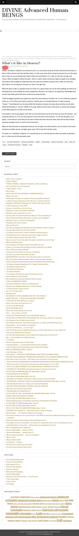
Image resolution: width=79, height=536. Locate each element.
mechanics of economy (56, 514)
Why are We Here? (12, 225)
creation (62, 504)
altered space (35, 56)
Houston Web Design (13, 474)
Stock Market (52, 521)
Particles (70, 517)
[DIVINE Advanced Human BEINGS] (39, 30)
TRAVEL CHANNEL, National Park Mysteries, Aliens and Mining (26, 184)
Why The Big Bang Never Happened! (18, 427)
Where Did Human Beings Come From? (19, 310)
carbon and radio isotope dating (22, 504)
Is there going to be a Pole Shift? (17, 206)
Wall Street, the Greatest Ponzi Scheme (19, 388)
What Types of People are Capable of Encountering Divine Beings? (28, 198)
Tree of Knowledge (12, 60)
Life (43, 58)
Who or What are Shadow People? (17, 249)
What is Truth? (11, 437)
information (26, 513)
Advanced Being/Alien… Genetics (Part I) (19, 430)
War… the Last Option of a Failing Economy (20, 337)
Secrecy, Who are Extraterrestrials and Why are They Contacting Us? (28, 215)
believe (61, 500)
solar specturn (32, 521)
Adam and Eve (35, 497)
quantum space (14, 521)
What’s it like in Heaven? (14, 179)
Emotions (57, 507)
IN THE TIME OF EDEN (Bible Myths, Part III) (21, 405)
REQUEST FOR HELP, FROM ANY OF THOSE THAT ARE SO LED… (28, 203)
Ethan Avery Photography (14, 472)
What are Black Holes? (13, 440)
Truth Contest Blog (12, 479)
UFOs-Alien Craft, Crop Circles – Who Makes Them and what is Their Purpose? (32, 359)
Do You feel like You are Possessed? (18, 186)
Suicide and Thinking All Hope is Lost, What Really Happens (25, 315)
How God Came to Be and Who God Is (18, 447)
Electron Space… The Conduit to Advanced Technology (24, 413)
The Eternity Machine (13, 271)
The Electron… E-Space (14, 442)
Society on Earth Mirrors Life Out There (19, 208)
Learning (39, 58)
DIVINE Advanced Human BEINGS (35, 12)
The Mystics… (11, 340)
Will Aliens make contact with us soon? (18, 213)
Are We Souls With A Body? (15, 306)
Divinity (57, 56)
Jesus (34, 514)
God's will (72, 142)
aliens (39, 500)
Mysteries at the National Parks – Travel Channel (22, 476)
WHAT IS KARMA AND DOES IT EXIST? (19, 349)
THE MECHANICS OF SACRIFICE (17, 374)
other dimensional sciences (44, 516)
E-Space (38, 507)
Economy (44, 507)
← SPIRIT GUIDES (9, 153)
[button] (5, 68)
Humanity (63, 509)
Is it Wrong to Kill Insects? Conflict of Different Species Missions (27, 232)
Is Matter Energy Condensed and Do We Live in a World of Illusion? (28, 201)
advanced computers (28, 142)
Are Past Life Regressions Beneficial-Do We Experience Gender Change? (30, 228)
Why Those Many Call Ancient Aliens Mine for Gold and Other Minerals (29, 259)
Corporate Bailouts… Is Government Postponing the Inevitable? (27, 345)
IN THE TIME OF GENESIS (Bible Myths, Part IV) (22, 403)
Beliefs (38, 142)
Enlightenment (7, 58)
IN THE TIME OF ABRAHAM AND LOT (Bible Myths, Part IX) (25, 371)
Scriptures (24, 521)
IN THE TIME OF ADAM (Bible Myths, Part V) (21, 398)
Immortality (32, 58)
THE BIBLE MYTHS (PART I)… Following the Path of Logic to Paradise (29, 410)
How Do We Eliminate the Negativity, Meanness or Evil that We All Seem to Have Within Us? (36, 330)
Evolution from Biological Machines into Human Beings (24, 286)
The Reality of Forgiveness (15, 269)
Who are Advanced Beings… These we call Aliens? (22, 435)
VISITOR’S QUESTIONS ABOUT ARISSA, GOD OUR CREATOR (27, 386)
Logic (59, 58)
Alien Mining (10, 191)
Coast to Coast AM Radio (14, 462)
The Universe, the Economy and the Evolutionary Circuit (24, 274)
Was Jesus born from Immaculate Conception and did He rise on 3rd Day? (30, 240)
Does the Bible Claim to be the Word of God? (21, 230)
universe (67, 520)
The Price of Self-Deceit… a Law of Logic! (19, 327)
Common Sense (38, 504)
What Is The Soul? (12, 196)
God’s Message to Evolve (14, 352)
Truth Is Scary (10, 481)
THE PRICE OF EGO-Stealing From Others (20, 301)
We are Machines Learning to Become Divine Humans (24, 279)
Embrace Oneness (12, 469)
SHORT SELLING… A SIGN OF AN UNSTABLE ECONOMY (25, 298)
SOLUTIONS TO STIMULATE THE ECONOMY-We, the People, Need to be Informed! (34, 318)
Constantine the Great (52, 504)
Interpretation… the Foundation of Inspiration (21, 325)
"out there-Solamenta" (9, 56)
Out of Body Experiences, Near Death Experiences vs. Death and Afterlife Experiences (34, 323)
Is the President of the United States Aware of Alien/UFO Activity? (27, 347)
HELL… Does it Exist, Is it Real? (16, 313)
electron (51, 507)
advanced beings (48, 497)
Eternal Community (18, 58)
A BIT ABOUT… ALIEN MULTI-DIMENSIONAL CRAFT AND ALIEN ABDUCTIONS (32, 354)
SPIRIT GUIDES (11, 181)
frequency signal (29, 510)
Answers (43, 56)
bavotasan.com (48, 534)
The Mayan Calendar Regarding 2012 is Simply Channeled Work (27, 264)
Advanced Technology (24, 56)
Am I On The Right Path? (14, 291)
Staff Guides (43, 520)
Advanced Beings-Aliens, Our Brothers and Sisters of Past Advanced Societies (31, 401)
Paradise (25, 145)
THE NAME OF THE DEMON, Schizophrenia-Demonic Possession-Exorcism (31, 369)
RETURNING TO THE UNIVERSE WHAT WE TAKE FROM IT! (26, 296)
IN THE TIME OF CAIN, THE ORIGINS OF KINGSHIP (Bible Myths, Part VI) (30, 393)
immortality (12, 513)
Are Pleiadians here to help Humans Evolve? (20, 320)
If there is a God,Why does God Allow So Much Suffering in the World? (29, 247)
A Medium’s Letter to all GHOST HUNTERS (20, 210)
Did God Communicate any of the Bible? (19, 444)
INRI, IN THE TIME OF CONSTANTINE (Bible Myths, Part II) (25, 408)
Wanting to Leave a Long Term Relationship (20, 220)
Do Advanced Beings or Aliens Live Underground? (22, 284)
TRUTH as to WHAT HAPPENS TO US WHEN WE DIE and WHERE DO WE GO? (32, 366)
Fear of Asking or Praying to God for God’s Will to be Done (25, 245)
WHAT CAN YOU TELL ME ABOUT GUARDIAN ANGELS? (25, 193)
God (26, 58)
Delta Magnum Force (13, 464)
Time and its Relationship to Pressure (18, 332)
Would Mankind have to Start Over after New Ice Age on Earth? (26, 235)
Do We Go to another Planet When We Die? (20, 254)
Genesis (39, 510)
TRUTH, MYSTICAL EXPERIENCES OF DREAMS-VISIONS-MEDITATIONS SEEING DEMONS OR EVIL (39, 362)
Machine (46, 514)
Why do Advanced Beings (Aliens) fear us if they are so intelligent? (27, 218)
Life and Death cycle (51, 58)
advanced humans (27, 500)
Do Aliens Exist (11, 293)
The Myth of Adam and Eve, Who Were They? (21, 237)
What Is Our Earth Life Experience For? (19, 303)
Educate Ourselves (65, 56)
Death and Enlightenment (14, 308)
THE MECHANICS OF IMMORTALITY (18, 391)
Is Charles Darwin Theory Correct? (17, 288)
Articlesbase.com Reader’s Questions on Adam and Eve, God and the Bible (30, 379)
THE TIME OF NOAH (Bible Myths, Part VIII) (20, 376)
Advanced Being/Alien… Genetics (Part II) (19, 432)
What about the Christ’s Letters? (16, 223)
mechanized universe (14, 145)
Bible (67, 500)
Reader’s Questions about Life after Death (20, 342)
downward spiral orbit (26, 507)
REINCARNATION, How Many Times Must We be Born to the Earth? (28, 257)
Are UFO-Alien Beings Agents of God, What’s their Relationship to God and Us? (32, 335)
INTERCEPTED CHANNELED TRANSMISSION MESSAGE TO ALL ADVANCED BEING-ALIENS (37, 357)
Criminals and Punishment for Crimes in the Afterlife (23, 252)
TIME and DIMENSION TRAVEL (16, 281)
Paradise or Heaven (67, 58)
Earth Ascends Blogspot (14, 467)
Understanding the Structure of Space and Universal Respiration (27, 384)
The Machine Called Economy (16, 267)
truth (30, 145)
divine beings (50, 56)
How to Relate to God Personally (16, 276)
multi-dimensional (22, 517)
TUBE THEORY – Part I (14, 189)
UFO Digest (10, 484)
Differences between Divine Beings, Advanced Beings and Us (26, 420)
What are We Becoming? (14, 242)
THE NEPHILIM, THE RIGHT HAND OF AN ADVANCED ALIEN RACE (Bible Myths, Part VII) (36, 381)
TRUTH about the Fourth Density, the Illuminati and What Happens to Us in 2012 (32, 364)
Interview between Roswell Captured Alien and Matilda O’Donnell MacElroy (30, 262)
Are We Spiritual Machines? (15, 459)
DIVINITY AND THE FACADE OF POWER (19, 396)
